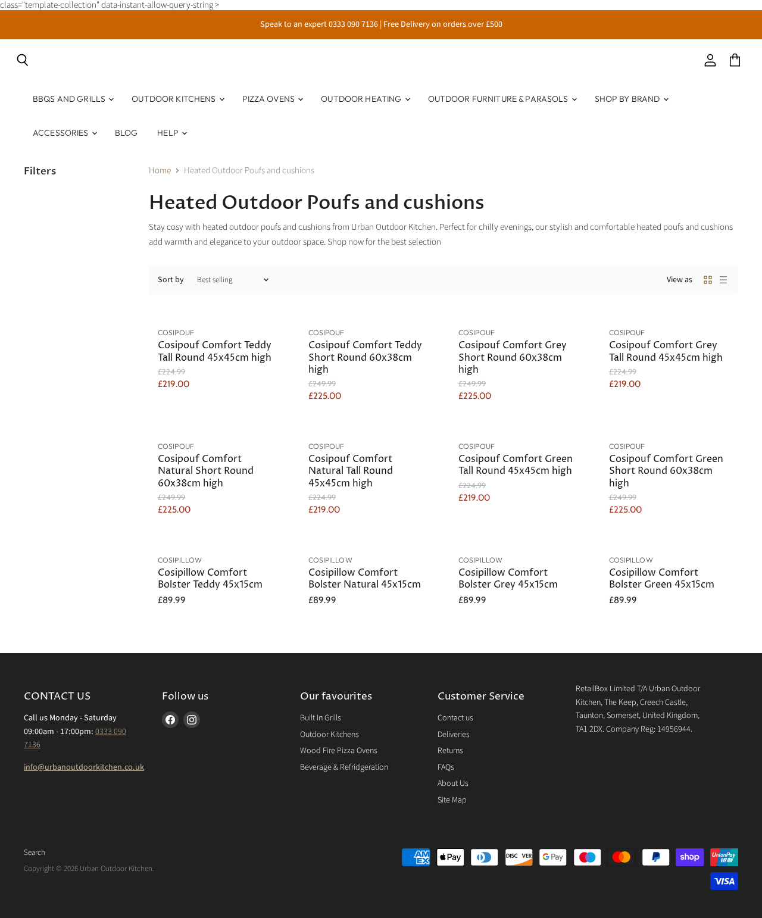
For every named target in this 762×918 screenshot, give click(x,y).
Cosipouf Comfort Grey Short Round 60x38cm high (512, 357)
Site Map (452, 800)
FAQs (446, 767)
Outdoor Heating (362, 98)
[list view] (723, 280)
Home (160, 171)
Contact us (455, 718)
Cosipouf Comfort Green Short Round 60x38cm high (666, 471)
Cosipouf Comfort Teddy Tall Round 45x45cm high (214, 351)
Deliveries (454, 735)
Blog (126, 132)
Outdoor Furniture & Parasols (499, 98)
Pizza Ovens (269, 98)
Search (34, 852)
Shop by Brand (628, 98)
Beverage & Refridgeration (344, 767)
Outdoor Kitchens (174, 98)
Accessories (61, 132)
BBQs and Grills (70, 98)
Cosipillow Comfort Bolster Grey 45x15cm (508, 579)
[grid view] (708, 280)
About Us (453, 783)
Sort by (171, 280)
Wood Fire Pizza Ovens (338, 751)
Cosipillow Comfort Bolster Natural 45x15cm (364, 579)
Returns (450, 751)
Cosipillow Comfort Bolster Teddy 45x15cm (210, 579)
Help (168, 132)
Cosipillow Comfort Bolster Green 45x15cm (661, 579)
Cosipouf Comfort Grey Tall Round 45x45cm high (666, 351)
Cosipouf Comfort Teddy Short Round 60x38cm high (365, 357)
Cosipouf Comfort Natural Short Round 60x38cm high (206, 471)
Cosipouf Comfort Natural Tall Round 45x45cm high (350, 471)
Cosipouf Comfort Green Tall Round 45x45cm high (515, 465)
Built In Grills (320, 718)
